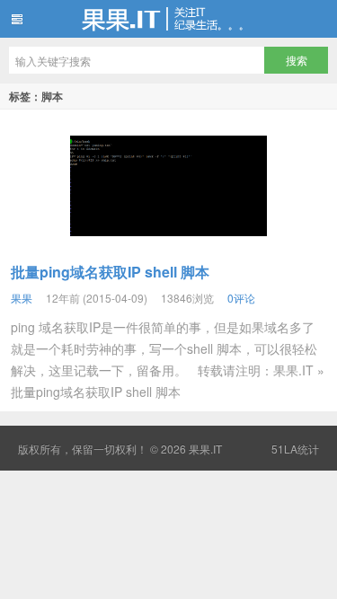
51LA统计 (295, 448)
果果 (21, 297)
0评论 (241, 297)
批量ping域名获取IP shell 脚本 (110, 271)
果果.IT (168, 19)
